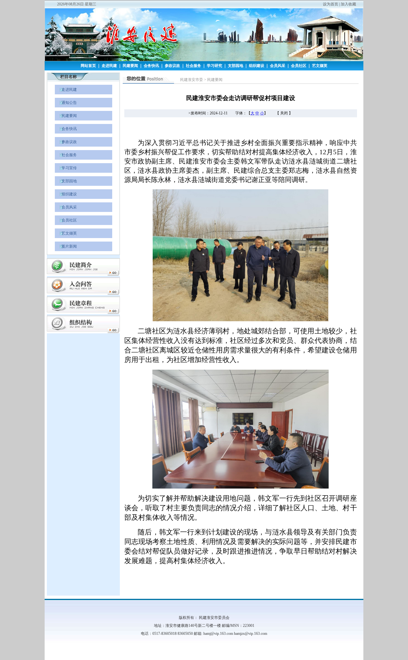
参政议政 (172, 65)
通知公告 (66, 102)
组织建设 (256, 65)
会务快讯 (151, 65)
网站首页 (88, 65)
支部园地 (235, 65)
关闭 (284, 113)
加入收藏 (348, 4)
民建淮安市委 (191, 79)
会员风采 (277, 65)
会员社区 (298, 65)
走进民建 (109, 65)
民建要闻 (130, 65)
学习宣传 (66, 168)
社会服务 (193, 65)
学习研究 (214, 65)
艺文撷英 (319, 65)
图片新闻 (66, 246)
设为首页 (330, 4)
